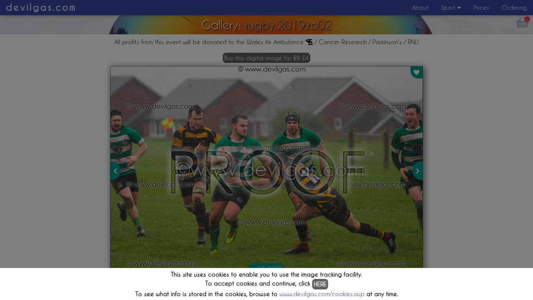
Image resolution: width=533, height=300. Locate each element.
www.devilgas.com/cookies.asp (321, 293)
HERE (320, 284)
